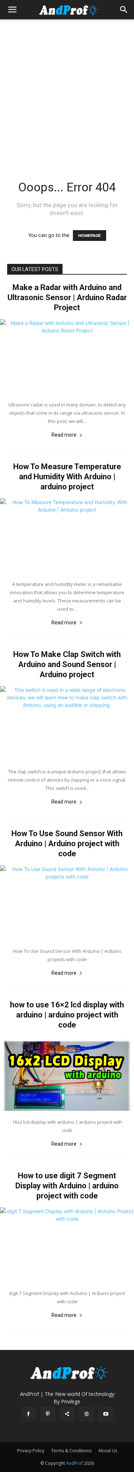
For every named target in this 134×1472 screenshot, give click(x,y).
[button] (12, 9)
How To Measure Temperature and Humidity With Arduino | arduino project (67, 476)
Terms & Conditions (71, 1451)
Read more (63, 435)
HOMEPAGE (89, 235)
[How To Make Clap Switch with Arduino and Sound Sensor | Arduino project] (67, 723)
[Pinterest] (48, 1414)
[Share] (67, 1414)
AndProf (75, 1463)
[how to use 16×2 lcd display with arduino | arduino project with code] (67, 1074)
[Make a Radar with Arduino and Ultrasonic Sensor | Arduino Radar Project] (67, 356)
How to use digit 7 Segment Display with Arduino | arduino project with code (67, 1185)
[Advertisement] (67, 90)
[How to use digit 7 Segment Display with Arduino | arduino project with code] (67, 1244)
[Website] (86, 1414)
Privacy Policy (30, 1451)
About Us (107, 1451)
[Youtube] (106, 1414)
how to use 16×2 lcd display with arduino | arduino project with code (67, 1014)
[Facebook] (28, 1414)
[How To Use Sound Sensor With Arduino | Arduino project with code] (67, 902)
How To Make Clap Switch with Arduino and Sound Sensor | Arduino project (67, 664)
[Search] (124, 9)
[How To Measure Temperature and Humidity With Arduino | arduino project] (67, 535)
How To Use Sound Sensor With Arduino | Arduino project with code (67, 843)
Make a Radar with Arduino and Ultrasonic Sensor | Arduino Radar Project (67, 297)
